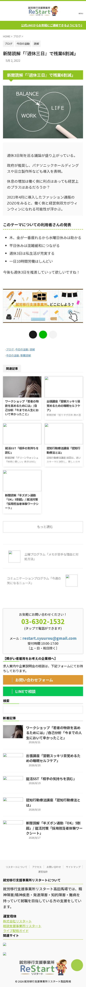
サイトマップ (73, 866)
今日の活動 (21, 349)
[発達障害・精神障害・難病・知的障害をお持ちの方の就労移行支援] (43, 11)
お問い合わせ (54, 866)
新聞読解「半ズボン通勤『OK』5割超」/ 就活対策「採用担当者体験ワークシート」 (22, 501)
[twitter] (33, 335)
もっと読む (45, 526)
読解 (32, 349)
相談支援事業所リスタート (22, 925)
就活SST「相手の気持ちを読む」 (51, 778)
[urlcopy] (53, 335)
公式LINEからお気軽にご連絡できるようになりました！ (48, 25)
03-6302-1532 (43, 621)
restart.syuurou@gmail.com (49, 638)
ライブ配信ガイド (16, 930)
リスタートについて (16, 866)
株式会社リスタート (17, 921)
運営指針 (43, 871)
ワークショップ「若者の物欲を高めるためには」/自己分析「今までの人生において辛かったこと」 (22, 407)
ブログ (10, 349)
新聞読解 (25, 355)
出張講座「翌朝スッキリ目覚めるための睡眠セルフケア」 (63, 405)
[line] (43, 335)
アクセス (37, 866)
